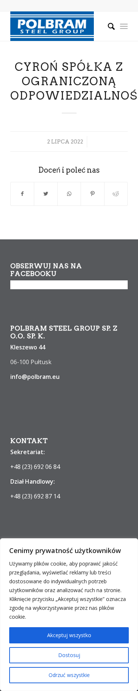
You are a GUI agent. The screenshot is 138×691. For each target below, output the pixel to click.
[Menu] (124, 26)
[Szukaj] (107, 26)
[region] (69, 614)
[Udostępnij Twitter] (45, 193)
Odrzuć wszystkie (69, 674)
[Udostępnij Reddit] (116, 193)
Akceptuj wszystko (69, 635)
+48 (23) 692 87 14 (35, 496)
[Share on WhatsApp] (69, 193)
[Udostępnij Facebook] (22, 193)
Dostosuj (69, 655)
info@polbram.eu (35, 377)
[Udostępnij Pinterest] (92, 193)
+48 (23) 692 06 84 (35, 467)
